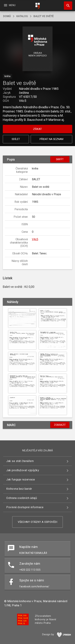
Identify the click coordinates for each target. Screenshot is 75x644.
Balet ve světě (43, 16)
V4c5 (35, 239)
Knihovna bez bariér (19, 488)
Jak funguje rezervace (20, 479)
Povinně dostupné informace (24, 507)
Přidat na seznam (51, 139)
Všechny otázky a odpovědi (37, 522)
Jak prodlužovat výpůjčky (22, 470)
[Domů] (37, 6)
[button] (37, 49)
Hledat (67, 5)
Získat (37, 129)
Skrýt (60, 159)
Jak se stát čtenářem (20, 461)
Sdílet (16, 139)
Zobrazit (60, 424)
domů (7, 16)
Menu (9, 5)
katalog (22, 16)
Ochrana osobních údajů (21, 498)
